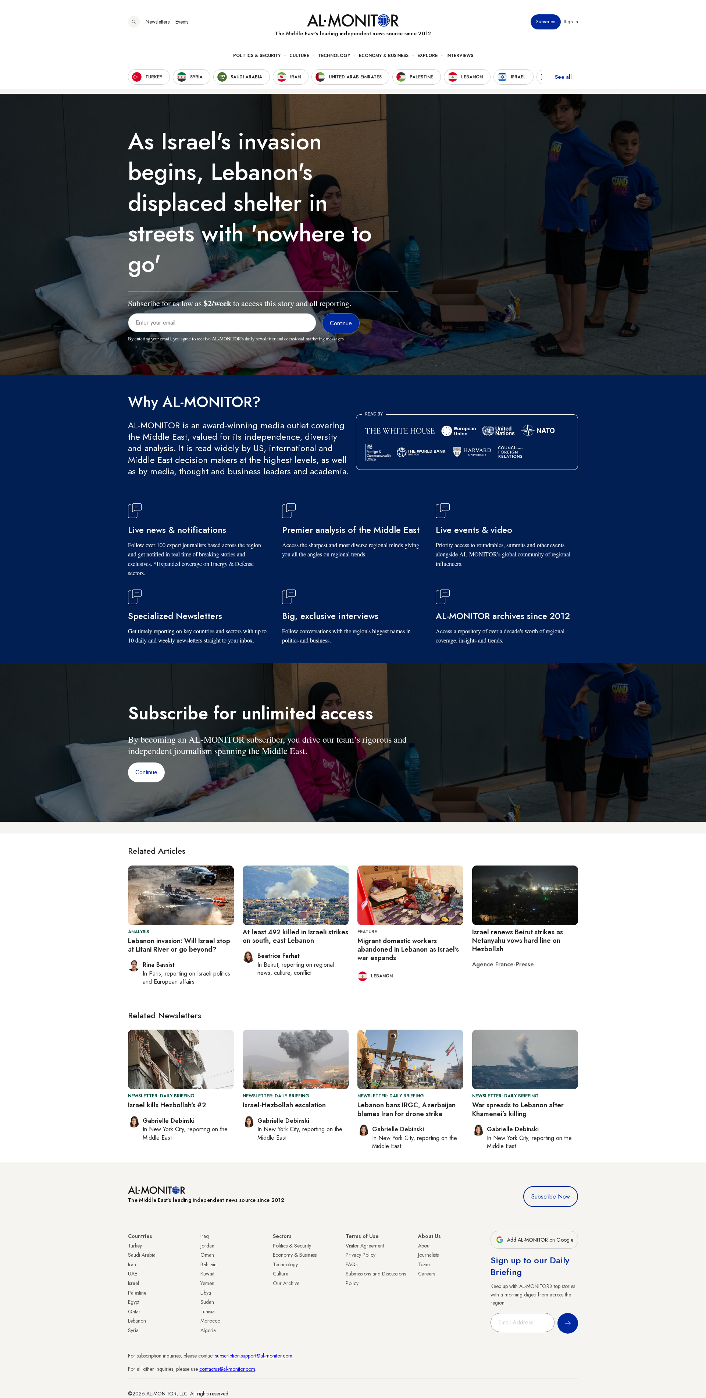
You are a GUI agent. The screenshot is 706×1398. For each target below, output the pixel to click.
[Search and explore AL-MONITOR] (134, 22)
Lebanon (137, 1320)
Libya (205, 1292)
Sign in (571, 21)
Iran (132, 1264)
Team (424, 1264)
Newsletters (158, 21)
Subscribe (545, 21)
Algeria (208, 1330)
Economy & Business (384, 55)
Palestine (137, 1292)
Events (181, 21)
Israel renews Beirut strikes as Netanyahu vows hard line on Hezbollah (517, 940)
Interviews (459, 55)
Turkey (135, 1245)
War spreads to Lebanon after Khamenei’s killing (518, 1109)
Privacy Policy (360, 1255)
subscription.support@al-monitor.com (253, 1355)
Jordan (207, 1245)
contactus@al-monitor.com (227, 1369)
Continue (146, 772)
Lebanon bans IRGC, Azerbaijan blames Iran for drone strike (406, 1109)
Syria (133, 1330)
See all (563, 77)
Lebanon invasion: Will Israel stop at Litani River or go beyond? (179, 945)
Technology (334, 55)
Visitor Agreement (365, 1245)
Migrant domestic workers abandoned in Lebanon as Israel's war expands (408, 949)
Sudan (207, 1302)
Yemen (207, 1283)
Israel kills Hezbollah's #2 (167, 1105)
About (424, 1245)
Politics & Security (257, 55)
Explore (427, 55)
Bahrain (208, 1264)
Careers (426, 1273)
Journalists (428, 1255)
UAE (132, 1273)
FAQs (351, 1264)
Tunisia (207, 1311)
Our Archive (286, 1283)
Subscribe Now (550, 1196)
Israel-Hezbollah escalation (284, 1105)
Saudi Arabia (142, 1255)
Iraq (204, 1236)
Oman (207, 1255)
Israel (133, 1283)
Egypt (133, 1302)
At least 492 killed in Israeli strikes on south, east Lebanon (295, 936)
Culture (299, 55)
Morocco (210, 1320)
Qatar (134, 1311)
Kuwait (207, 1273)
